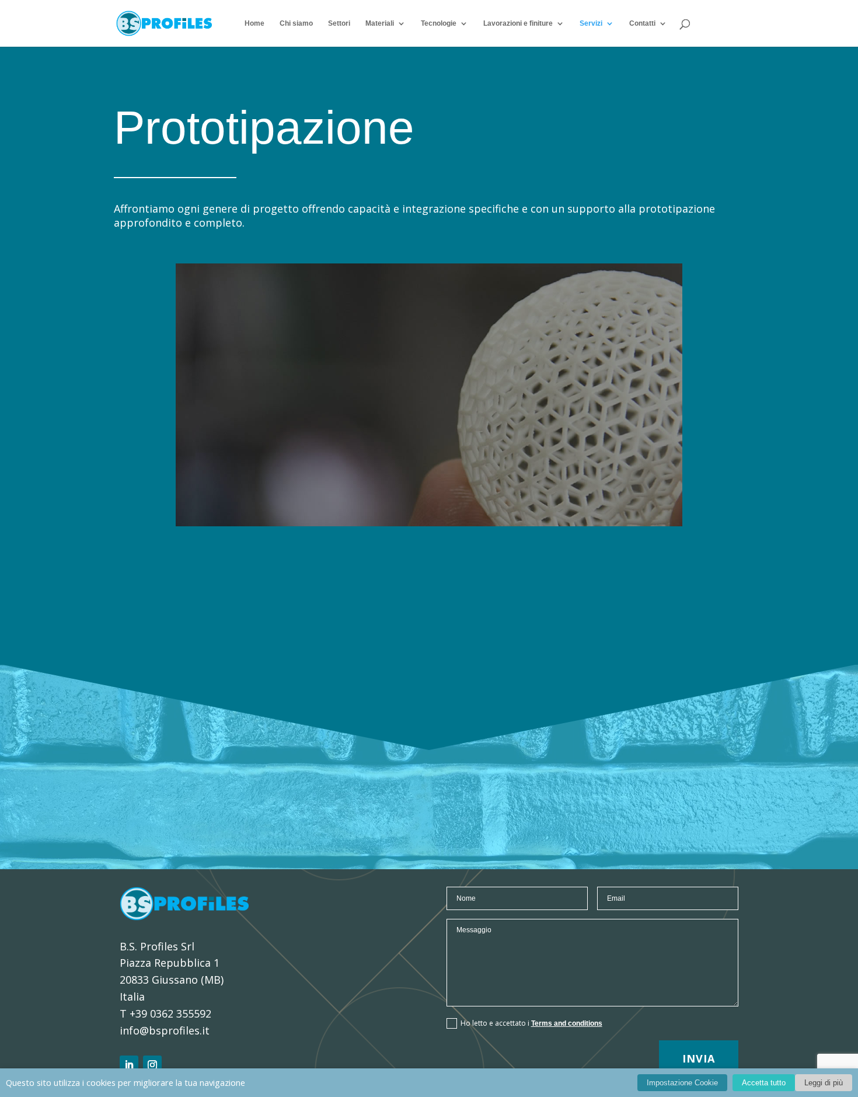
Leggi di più (823, 1082)
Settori (339, 23)
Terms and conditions (566, 1023)
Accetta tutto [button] (764, 1082)
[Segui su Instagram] (152, 1065)
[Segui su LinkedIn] (129, 1065)
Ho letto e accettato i (531, 1023)
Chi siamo (296, 23)
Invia (698, 1058)
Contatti (642, 23)
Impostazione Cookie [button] (682, 1082)
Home (254, 23)
